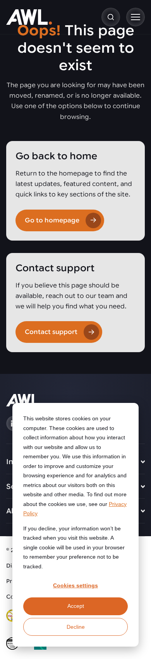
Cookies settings (75, 585)
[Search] (110, 17)
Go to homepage (52, 220)
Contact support (51, 332)
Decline (76, 627)
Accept (75, 606)
